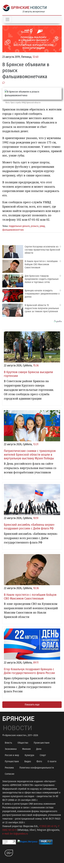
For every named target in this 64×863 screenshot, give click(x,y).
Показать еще (32, 704)
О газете (52, 761)
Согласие (9, 773)
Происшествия (41, 742)
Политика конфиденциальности (36, 767)
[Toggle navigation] (7, 19)
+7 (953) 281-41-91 (47, 826)
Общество (23, 742)
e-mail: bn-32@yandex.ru (15, 833)
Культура (29, 755)
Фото (39, 761)
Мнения (26, 748)
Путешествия (12, 761)
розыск (35, 226)
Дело (38, 748)
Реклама (9, 767)
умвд (42, 226)
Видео (27, 761)
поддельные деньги (19, 226)
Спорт (43, 755)
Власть (8, 742)
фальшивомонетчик (13, 229)
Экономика (11, 748)
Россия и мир (12, 755)
